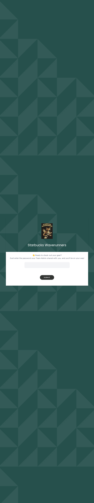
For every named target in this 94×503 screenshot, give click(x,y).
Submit (47, 277)
